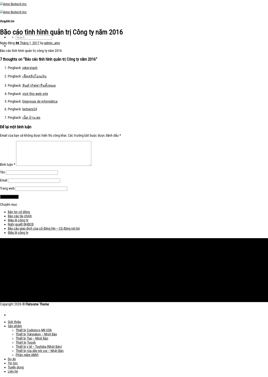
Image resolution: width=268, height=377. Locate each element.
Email (3, 180)
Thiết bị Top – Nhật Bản (32, 338)
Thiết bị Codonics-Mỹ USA (34, 330)
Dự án (12, 359)
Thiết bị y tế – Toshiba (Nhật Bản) (39, 347)
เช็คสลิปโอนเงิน (34, 76)
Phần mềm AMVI (27, 355)
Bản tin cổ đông (19, 212)
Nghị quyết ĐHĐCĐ (21, 224)
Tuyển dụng (16, 367)
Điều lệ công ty (18, 220)
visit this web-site (35, 94)
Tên (2, 172)
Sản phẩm (15, 326)
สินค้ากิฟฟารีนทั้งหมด (39, 85)
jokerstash (29, 68)
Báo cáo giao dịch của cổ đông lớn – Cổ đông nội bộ (44, 228)
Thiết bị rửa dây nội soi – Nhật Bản (40, 351)
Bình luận (7, 164)
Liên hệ (13, 371)
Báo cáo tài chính (20, 216)
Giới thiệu (14, 322)
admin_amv (52, 43)
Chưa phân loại (7, 21)
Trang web (7, 188)
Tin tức (13, 363)
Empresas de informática (39, 101)
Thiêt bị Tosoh (26, 342)
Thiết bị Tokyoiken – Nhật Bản (36, 334)
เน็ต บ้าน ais (31, 117)
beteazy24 (29, 109)
